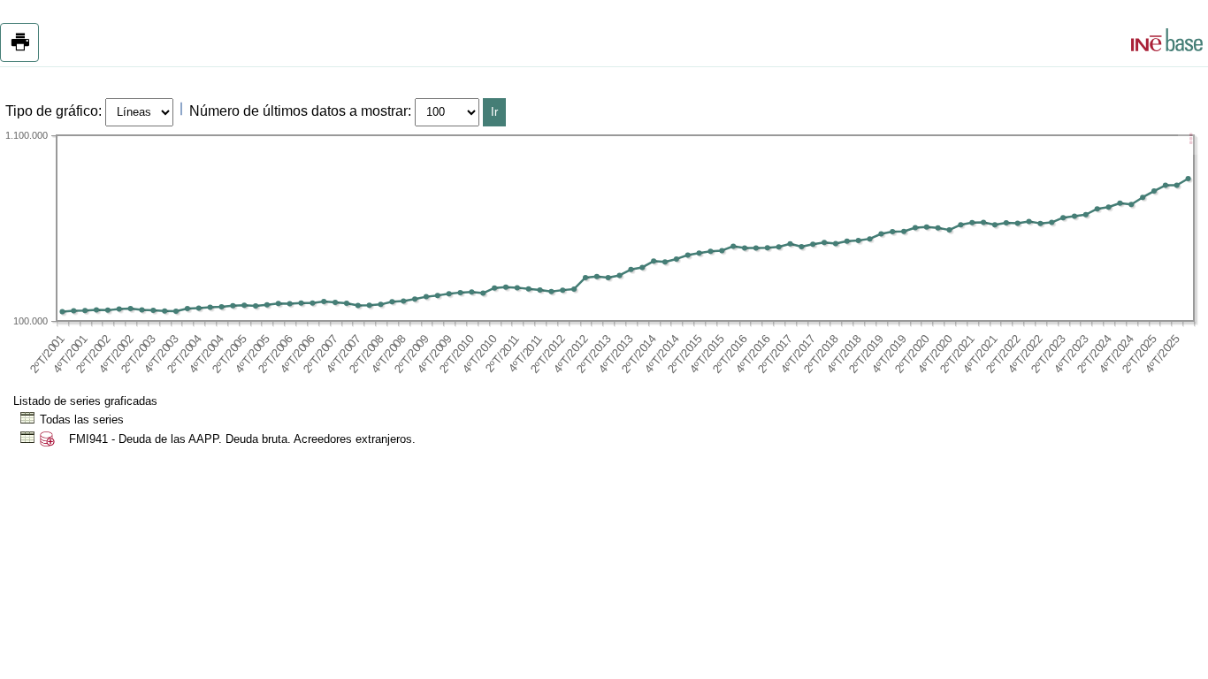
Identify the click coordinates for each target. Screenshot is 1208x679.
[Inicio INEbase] (1167, 42)
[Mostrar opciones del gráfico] (1190, 140)
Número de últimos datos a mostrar (298, 110)
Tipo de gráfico (51, 110)
